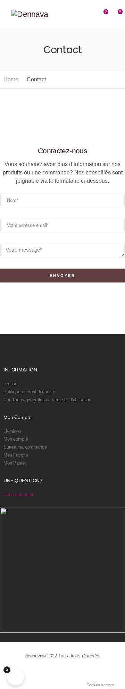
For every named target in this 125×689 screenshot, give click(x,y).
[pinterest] (81, 671)
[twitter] (72, 671)
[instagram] (100, 671)
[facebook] (63, 671)
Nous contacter (18, 494)
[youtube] (91, 671)
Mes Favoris (15, 455)
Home (10, 79)
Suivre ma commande (25, 447)
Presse (10, 384)
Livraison (12, 431)
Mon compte (15, 439)
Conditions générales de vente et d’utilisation (47, 399)
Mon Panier (14, 463)
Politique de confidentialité (29, 391)
